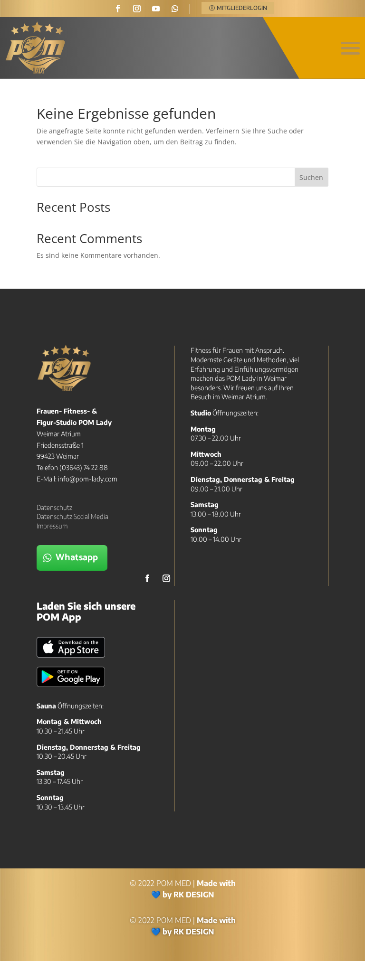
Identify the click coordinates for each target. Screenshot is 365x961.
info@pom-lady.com (87, 479)
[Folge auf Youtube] (155, 8)
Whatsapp (77, 557)
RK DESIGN (193, 894)
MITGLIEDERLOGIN (242, 7)
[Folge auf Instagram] (136, 8)
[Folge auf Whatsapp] (174, 8)
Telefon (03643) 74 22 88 (72, 467)
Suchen (311, 177)
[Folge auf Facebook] (117, 8)
